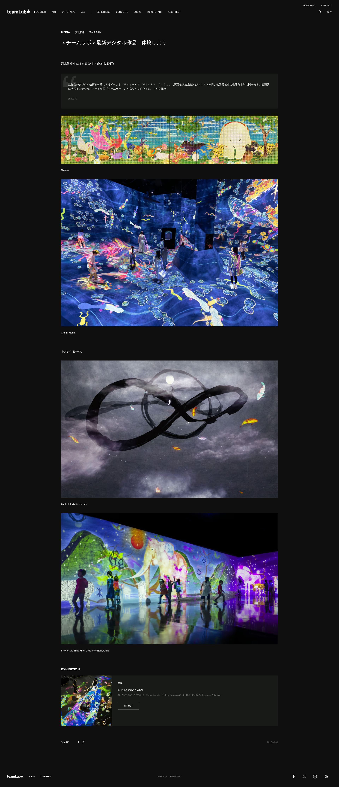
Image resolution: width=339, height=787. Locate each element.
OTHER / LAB (69, 12)
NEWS (32, 776)
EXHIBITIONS (103, 12)
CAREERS (46, 776)
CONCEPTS (122, 12)
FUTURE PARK (154, 12)
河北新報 (72, 98)
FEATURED (40, 12)
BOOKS (137, 12)
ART (54, 12)
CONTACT (326, 5)
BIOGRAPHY (309, 5)
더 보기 (128, 705)
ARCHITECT (174, 12)
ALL (83, 12)
